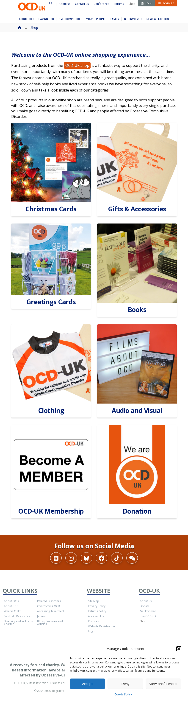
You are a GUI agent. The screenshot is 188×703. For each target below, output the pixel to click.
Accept (87, 683)
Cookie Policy (123, 694)
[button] (179, 648)
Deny (125, 683)
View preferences (163, 683)
